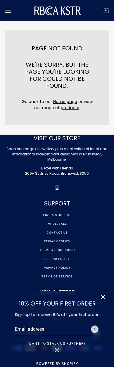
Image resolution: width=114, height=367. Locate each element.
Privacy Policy (57, 241)
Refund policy (57, 258)
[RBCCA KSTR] (57, 10)
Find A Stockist (57, 215)
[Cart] (106, 10)
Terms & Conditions (57, 250)
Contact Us (57, 232)
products (70, 108)
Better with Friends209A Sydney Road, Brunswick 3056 (57, 171)
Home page (65, 101)
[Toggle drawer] (8, 11)
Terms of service (57, 276)
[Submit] (95, 329)
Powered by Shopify (57, 364)
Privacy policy (57, 267)
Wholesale (57, 223)
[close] (103, 297)
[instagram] (57, 349)
